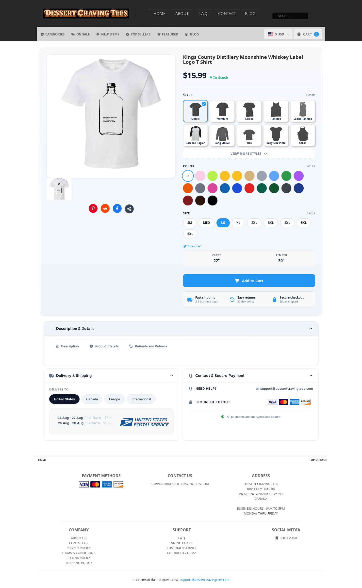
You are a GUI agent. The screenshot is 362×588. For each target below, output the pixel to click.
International (141, 399)
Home (159, 13)
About (182, 13)
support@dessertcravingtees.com (286, 388)
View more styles (246, 153)
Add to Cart (252, 280)
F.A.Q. (203, 13)
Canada (92, 399)
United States (64, 399)
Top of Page (318, 460)
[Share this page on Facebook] (117, 208)
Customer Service (182, 548)
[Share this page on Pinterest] (93, 208)
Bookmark (288, 538)
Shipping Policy (79, 562)
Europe (114, 399)
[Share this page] (129, 208)
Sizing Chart (181, 543)
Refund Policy (78, 557)
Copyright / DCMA (181, 553)
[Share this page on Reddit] (105, 208)
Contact (227, 13)
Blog (250, 13)
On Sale (83, 34)
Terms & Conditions (78, 553)
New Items (110, 34)
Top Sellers (140, 34)
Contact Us (78, 543)
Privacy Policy (79, 548)
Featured (170, 34)
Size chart (194, 246)
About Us (78, 538)
